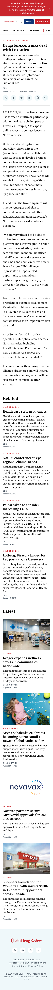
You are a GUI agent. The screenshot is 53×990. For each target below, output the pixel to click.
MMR (29, 21)
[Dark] (17, 21)
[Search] (21, 22)
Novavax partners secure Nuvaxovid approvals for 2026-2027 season (25, 814)
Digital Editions (38, 963)
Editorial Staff (33, 959)
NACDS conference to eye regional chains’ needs (22, 459)
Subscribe (42, 21)
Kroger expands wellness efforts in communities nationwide (22, 662)
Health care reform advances (25, 411)
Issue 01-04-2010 (11, 41)
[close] (49, 8)
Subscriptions (19, 966)
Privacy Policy (35, 966)
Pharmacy (35, 30)
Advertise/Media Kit (19, 963)
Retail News (19, 30)
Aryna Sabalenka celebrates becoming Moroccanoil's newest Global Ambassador (24, 736)
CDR (5, 88)
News (25, 41)
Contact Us (18, 959)
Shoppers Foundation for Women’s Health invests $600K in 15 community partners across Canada (25, 888)
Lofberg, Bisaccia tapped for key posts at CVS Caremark (24, 557)
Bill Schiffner (10, 685)
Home (5, 30)
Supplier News (10, 728)
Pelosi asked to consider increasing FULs (21, 507)
